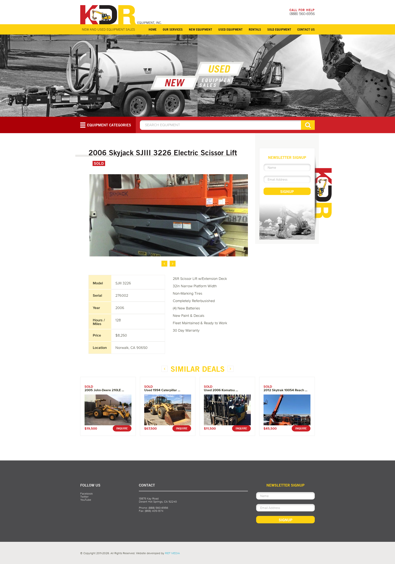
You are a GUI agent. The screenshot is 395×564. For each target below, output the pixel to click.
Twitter (84, 496)
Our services (173, 29)
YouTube (85, 499)
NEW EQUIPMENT (200, 29)
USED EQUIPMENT (230, 29)
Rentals (255, 29)
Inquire (122, 428)
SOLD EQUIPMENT (279, 29)
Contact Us (306, 29)
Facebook (86, 493)
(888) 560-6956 (302, 13)
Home (153, 29)
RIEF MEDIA (172, 553)
